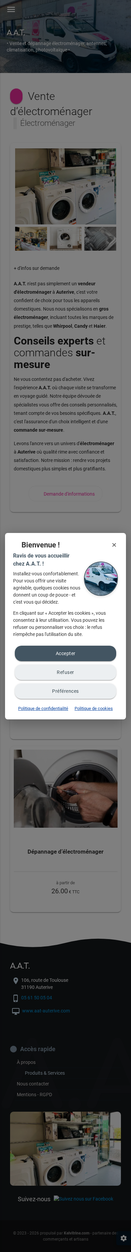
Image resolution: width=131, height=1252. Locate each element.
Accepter (66, 653)
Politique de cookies (94, 708)
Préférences (65, 691)
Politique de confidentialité (43, 708)
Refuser (65, 672)
